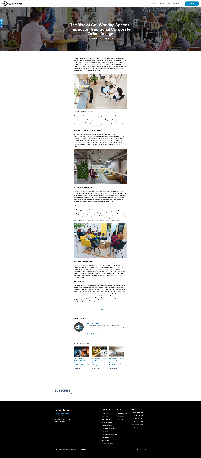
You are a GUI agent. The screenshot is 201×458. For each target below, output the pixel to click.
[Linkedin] (1, 23)
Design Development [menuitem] (107, 425)
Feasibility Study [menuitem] (106, 413)
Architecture (91, 20)
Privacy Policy (69, 449)
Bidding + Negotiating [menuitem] (107, 443)
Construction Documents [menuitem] (108, 428)
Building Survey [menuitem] (106, 416)
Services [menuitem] (161, 3)
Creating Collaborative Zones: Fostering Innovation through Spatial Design (116, 362)
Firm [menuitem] (169, 3)
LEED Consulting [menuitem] (106, 440)
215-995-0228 (59, 415)
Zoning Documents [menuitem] (107, 422)
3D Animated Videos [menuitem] (137, 421)
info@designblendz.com (62, 413)
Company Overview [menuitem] (122, 413)
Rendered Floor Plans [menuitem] (137, 424)
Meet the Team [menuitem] (121, 416)
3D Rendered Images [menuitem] (137, 415)
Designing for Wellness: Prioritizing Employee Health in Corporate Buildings (99, 362)
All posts (100, 309)
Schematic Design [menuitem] (106, 419)
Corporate (100, 20)
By (95, 38)
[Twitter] (1, 20)
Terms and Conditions (80, 449)
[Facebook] (1, 26)
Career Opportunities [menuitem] (122, 419)
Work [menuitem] (154, 3)
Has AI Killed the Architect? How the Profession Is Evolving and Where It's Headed (81, 362)
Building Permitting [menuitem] (106, 431)
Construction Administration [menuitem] (109, 434)
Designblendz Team (93, 323)
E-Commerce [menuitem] (135, 427)
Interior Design (109, 20)
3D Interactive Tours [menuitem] (137, 418)
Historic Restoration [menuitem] (107, 437)
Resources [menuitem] (176, 3)
